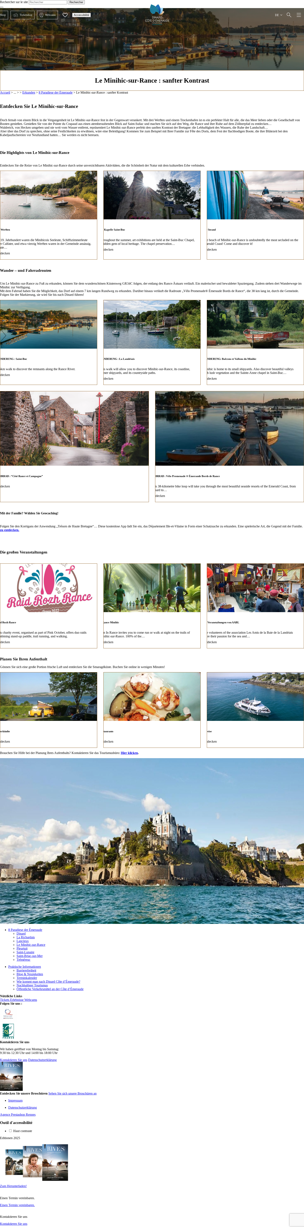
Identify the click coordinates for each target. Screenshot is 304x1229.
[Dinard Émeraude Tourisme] (157, 23)
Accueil (5, 92)
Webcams (46, 14)
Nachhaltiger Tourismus (32, 985)
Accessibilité (81, 15)
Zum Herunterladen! (13, 1186)
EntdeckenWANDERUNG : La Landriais (152, 342)
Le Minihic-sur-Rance (31, 944)
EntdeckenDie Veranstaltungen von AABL (255, 606)
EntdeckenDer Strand (255, 215)
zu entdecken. (9, 530)
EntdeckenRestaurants (152, 709)
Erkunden (28, 92)
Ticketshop (21, 14)
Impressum (15, 1100)
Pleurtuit (22, 948)
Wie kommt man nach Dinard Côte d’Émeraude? (48, 981)
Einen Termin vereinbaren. (17, 1205)
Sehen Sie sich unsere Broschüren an (72, 1093)
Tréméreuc (23, 959)
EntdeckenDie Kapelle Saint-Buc (152, 215)
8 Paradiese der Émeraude (56, 92)
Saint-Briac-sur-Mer (30, 956)
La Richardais (26, 937)
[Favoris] (65, 15)
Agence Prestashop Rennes (18, 1114)
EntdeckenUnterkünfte (48, 709)
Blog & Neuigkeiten (30, 974)
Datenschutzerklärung (42, 1060)
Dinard (21, 933)
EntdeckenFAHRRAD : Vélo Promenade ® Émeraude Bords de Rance (229, 446)
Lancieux (23, 941)
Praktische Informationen (24, 966)
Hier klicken (129, 753)
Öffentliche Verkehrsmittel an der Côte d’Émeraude (50, 989)
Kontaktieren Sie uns (13, 1060)
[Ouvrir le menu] (299, 15)
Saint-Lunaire (25, 952)
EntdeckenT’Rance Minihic (152, 606)
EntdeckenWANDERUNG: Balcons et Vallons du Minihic (255, 342)
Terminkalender (27, 978)
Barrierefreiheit (26, 970)
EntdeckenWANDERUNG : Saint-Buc (48, 342)
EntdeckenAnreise (255, 709)
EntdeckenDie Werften (48, 215)
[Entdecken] (289, 15)
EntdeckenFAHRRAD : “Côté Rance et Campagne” (74, 446)
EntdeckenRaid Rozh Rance (48, 606)
